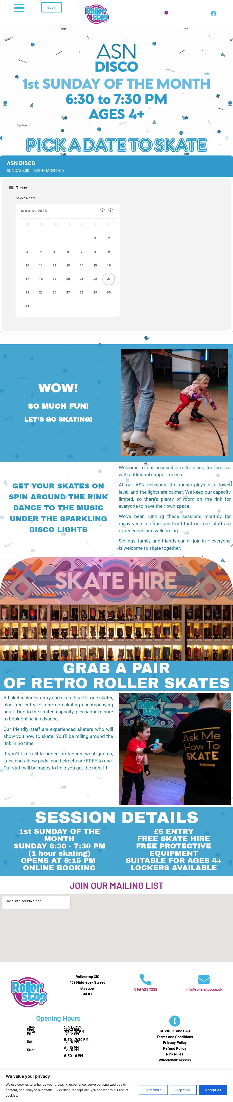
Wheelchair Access (175, 1060)
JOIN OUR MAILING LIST (117, 885)
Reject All (183, 1090)
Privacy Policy (175, 1042)
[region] (116, 1086)
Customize (153, 1090)
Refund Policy (174, 1048)
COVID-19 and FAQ (175, 1030)
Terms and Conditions (175, 1036)
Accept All (213, 1090)
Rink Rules (174, 1054)
